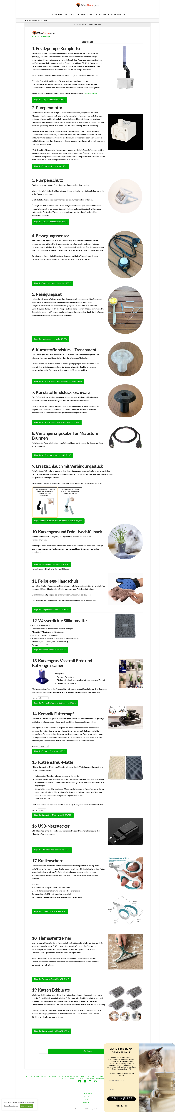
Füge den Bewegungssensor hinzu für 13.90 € (52, 283)
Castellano (87, 1102)
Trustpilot (87, 1087)
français (87, 1096)
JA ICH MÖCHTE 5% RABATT (121, 1098)
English (87, 1090)
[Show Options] (134, 1081)
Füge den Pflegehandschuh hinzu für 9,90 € (51, 609)
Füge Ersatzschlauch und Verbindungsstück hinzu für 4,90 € (58, 521)
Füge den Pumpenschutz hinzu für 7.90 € (50, 222)
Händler (65, 1078)
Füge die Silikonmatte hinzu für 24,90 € (50, 649)
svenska (87, 1105)
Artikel (85, 1078)
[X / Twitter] (85, 1081)
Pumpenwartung (90, 93)
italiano (87, 1099)
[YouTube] (90, 1081)
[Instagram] (95, 1081)
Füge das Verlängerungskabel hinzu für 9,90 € (52, 455)
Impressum (84, 1076)
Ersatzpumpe (75, 1078)
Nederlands (87, 1093)
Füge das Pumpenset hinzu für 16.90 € (49, 100)
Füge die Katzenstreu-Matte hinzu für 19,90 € (52, 815)
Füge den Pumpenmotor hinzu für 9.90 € (50, 166)
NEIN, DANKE (121, 1106)
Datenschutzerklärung (68, 1076)
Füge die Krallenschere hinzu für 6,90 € (49, 911)
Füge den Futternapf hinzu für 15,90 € (49, 751)
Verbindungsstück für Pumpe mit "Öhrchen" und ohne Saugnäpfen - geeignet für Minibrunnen (70, 491)
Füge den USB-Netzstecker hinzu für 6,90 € (52, 850)
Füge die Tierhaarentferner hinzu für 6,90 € (51, 979)
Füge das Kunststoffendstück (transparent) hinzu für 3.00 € (58, 381)
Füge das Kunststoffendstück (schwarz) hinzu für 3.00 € (56, 422)
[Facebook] (79, 1081)
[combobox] (121, 1081)
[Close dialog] (172, 1046)
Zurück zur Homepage (41, 36)
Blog (92, 1078)
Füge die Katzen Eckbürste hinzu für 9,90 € (51, 1031)
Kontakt (94, 1076)
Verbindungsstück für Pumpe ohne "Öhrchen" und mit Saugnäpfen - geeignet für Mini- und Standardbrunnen (45, 492)
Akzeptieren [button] (26, 1106)
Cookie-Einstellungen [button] (11, 1106)
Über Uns (103, 1076)
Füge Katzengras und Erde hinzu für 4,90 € (51, 564)
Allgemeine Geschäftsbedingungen (41, 1076)
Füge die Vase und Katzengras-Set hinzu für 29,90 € (55, 703)
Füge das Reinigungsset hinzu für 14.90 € (50, 339)
